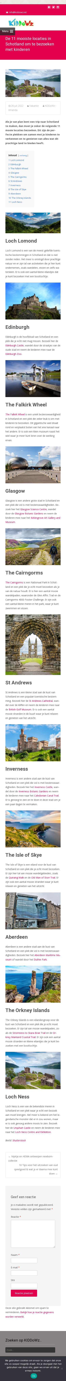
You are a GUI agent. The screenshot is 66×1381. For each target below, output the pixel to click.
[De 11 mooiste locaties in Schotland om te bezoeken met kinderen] (33, 83)
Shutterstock (19, 1140)
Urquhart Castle (22, 1127)
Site (13, 1280)
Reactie (16, 1216)
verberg (23, 155)
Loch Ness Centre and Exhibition (33, 1132)
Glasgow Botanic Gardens (29, 513)
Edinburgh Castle (14, 345)
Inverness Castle (43, 787)
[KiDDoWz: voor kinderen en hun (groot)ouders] (17, 22)
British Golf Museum (20, 709)
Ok (33, 1376)
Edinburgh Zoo (13, 354)
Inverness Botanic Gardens (33, 791)
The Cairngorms (14, 582)
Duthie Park (40, 959)
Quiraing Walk (16, 877)
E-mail (15, 1267)
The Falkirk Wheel (15, 414)
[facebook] (49, 8)
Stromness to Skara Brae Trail (29, 1032)
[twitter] (53, 8)
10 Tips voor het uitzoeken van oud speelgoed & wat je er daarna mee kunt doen (36, 1169)
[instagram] (58, 8)
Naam (15, 1254)
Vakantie (34, 105)
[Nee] (61, 1368)
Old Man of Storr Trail (43, 877)
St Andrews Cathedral (41, 700)
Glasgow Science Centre (33, 509)
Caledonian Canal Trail (46, 795)
